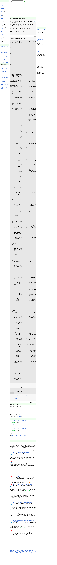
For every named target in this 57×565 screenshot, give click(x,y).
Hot (13, 555)
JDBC (27, 551)
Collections (19, 555)
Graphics (2, 12)
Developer (15, 557)
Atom (25, 555)
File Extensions (3, 75)
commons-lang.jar (4, 52)
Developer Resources (4, 68)
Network (2, 28)
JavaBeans (3, 18)
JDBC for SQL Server (4, 62)
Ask (27, 555)
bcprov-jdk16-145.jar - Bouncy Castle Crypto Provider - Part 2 (22, 424)
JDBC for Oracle (3, 59)
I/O (1, 14)
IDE (1, 15)
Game (30, 550)
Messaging (2, 27)
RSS (22, 555)
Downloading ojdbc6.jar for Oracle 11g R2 (18, 420)
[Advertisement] (4, 104)
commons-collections (4, 56)
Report (2, 31)
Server (2, 35)
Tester (11, 557)
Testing (2, 40)
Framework (3, 8)
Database (22, 550)
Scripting (26, 552)
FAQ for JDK (3, 49)
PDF (21, 552)
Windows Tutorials (4, 71)
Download (12, 392)
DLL (26, 557)
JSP (1, 22)
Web (1, 41)
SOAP (2, 38)
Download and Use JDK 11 (15, 398)
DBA (18, 557)
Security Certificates (4, 77)
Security (2, 34)
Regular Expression (4, 78)
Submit (20, 416)
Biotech (2, 4)
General (2, 11)
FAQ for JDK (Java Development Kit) (17, 400)
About (15, 555)
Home (11, 16)
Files (28, 557)
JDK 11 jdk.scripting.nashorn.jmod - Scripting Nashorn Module (22, 395)
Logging (2, 24)
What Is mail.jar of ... (40, 70)
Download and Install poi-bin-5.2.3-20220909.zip (19, 435)
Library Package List (4, 46)
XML (22, 553)
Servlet (2, 37)
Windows (21, 557)
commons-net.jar (4, 53)
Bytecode (2, 5)
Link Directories (3, 80)
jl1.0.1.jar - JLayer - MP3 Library (16, 432)
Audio (2, 2)
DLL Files (2, 74)
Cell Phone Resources (5, 84)
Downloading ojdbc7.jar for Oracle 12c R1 (18, 428)
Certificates (31, 557)
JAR (24, 557)
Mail (1, 25)
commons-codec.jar (4, 55)
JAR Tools (19, 551)
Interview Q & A (3, 81)
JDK (1, 21)
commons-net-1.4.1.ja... (41, 29)
